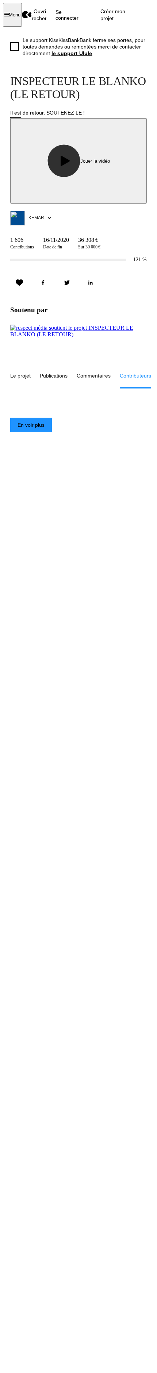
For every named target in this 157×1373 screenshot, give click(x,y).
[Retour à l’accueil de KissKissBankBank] (27, 15)
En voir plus (31, 425)
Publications (54, 376)
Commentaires (94, 376)
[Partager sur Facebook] (43, 283)
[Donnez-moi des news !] (19, 283)
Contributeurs (135, 376)
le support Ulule (71, 53)
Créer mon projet (112, 14)
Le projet (20, 376)
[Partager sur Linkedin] (90, 283)
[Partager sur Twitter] (67, 283)
